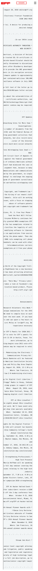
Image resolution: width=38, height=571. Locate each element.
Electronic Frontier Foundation (6, 3)
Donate (21, 3)
